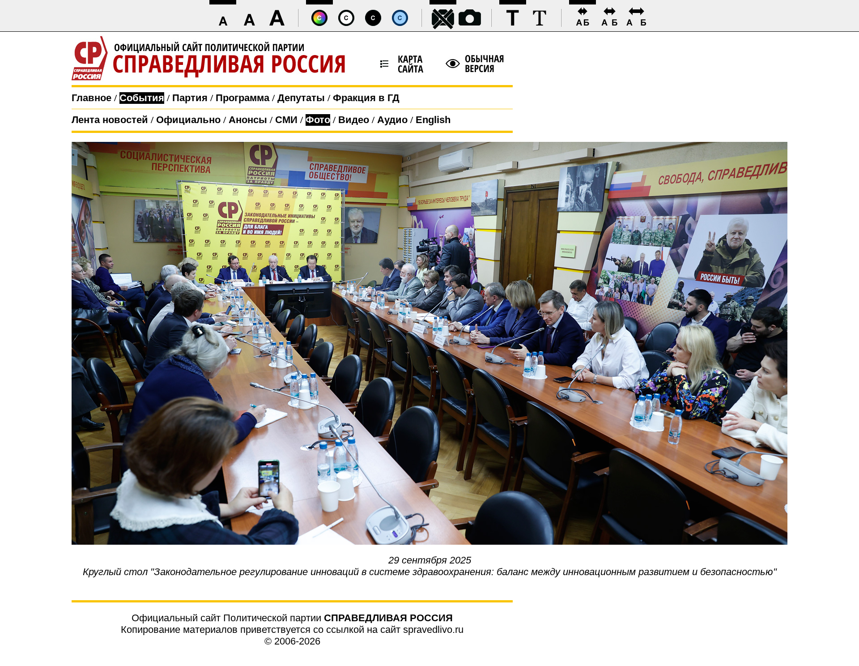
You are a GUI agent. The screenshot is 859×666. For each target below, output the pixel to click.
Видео (353, 119)
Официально (188, 119)
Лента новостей (110, 119)
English (433, 119)
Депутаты (301, 97)
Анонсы (248, 119)
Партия (190, 97)
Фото (318, 119)
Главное (91, 97)
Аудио (392, 119)
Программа (242, 97)
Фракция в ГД (366, 97)
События (141, 97)
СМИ (286, 119)
